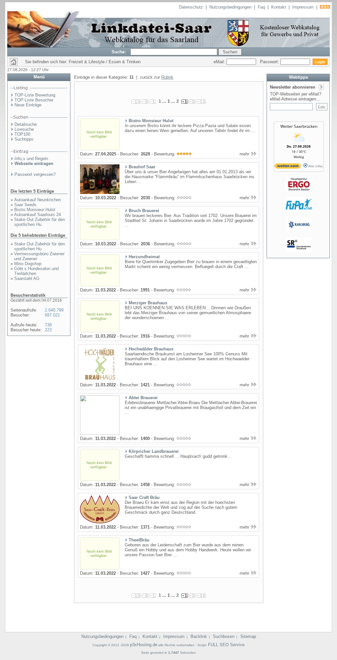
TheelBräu (139, 539)
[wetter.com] (287, 167)
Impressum (303, 7)
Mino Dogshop (27, 263)
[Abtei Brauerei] (99, 433)
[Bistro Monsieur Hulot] (99, 149)
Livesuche (24, 129)
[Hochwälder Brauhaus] (99, 380)
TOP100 (22, 134)
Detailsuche (25, 124)
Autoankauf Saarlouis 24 (37, 214)
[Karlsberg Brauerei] (299, 231)
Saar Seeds (25, 204)
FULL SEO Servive (226, 644)
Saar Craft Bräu (144, 497)
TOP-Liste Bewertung (34, 95)
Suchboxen (223, 636)
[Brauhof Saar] (99, 193)
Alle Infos (315, 166)
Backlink (199, 636)
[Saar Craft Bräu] (99, 522)
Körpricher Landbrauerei (154, 451)
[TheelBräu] (99, 568)
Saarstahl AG (26, 278)
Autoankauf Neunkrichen (37, 199)
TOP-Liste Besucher (33, 99)
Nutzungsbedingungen (230, 7)
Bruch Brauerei (144, 210)
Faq (261, 7)
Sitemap (248, 636)
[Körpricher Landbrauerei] (99, 479)
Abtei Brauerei (143, 397)
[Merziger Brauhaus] (99, 331)
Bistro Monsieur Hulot (34, 209)
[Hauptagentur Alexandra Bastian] (299, 190)
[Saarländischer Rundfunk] (299, 251)
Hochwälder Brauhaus (151, 348)
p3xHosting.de (143, 644)
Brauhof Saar (142, 166)
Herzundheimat (144, 256)
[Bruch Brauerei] (99, 239)
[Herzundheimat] (99, 285)
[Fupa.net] (299, 210)
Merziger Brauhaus (148, 302)
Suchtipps (24, 139)
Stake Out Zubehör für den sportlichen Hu (39, 222)
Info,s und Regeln (31, 158)
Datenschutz (191, 7)
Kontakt (278, 7)
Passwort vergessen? (35, 174)
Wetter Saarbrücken (298, 126)
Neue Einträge (27, 104)
